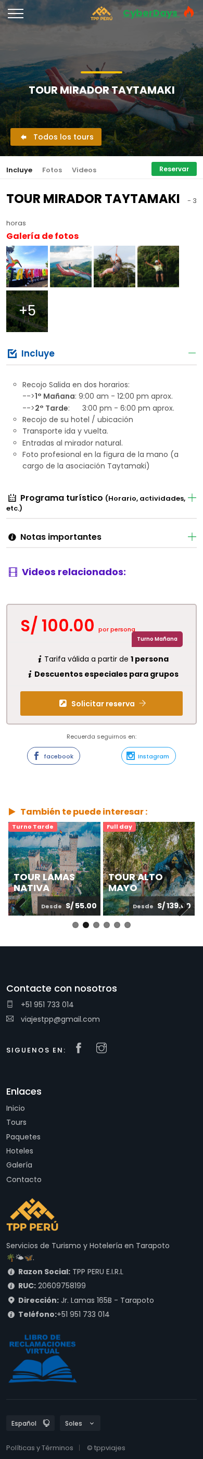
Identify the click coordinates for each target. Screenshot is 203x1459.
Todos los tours (62, 137)
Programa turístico (95, 503)
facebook (57, 756)
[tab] (101, 352)
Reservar (174, 168)
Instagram (152, 756)
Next (181, 917)
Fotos (52, 170)
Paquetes (23, 1137)
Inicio (15, 1108)
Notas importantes (61, 537)
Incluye (19, 170)
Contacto (24, 1179)
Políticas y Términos (39, 1448)
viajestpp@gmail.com (59, 1019)
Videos (84, 170)
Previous (24, 917)
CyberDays (151, 12)
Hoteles (19, 1151)
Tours (16, 1122)
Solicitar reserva (103, 704)
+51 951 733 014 (46, 1004)
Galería (19, 1165)
